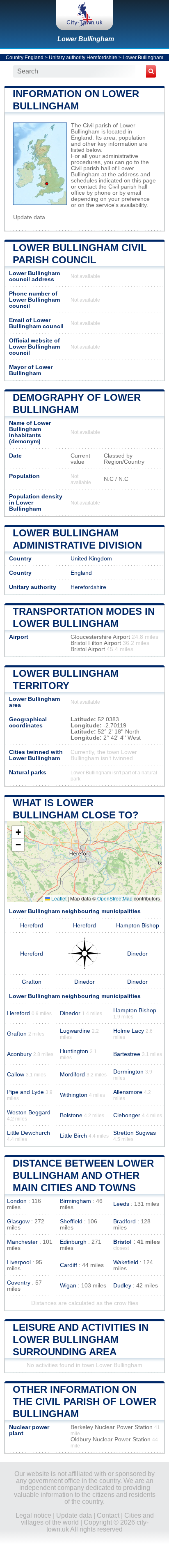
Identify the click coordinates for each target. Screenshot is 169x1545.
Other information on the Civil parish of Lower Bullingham (84, 1401)
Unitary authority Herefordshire (83, 57)
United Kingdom (91, 559)
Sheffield (71, 1221)
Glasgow (18, 1221)
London (17, 1201)
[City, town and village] (84, 15)
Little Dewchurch (28, 1133)
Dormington (128, 1072)
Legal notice (33, 1515)
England (81, 573)
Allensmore (127, 1092)
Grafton (31, 982)
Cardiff (68, 1265)
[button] (18, 832)
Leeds (121, 1204)
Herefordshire (88, 587)
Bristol (122, 1242)
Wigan (68, 1286)
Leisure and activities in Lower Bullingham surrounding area (80, 1339)
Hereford (31, 926)
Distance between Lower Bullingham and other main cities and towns (83, 1175)
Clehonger (126, 1115)
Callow (15, 1074)
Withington (73, 1095)
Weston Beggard (28, 1112)
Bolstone (71, 1115)
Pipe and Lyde (25, 1092)
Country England (24, 57)
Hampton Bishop (137, 926)
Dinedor (137, 954)
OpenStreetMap (114, 898)
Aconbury (19, 1054)
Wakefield (125, 1262)
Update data (29, 217)
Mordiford (72, 1074)
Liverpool (19, 1262)
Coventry (18, 1283)
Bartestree (126, 1054)
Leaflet (58, 898)
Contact (108, 1515)
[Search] (151, 71)
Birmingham (75, 1201)
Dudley (122, 1286)
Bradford (124, 1221)
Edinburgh (73, 1242)
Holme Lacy (128, 1031)
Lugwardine (75, 1031)
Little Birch (73, 1136)
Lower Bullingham (85, 39)
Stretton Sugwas (134, 1133)
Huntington (74, 1051)
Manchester (22, 1242)
